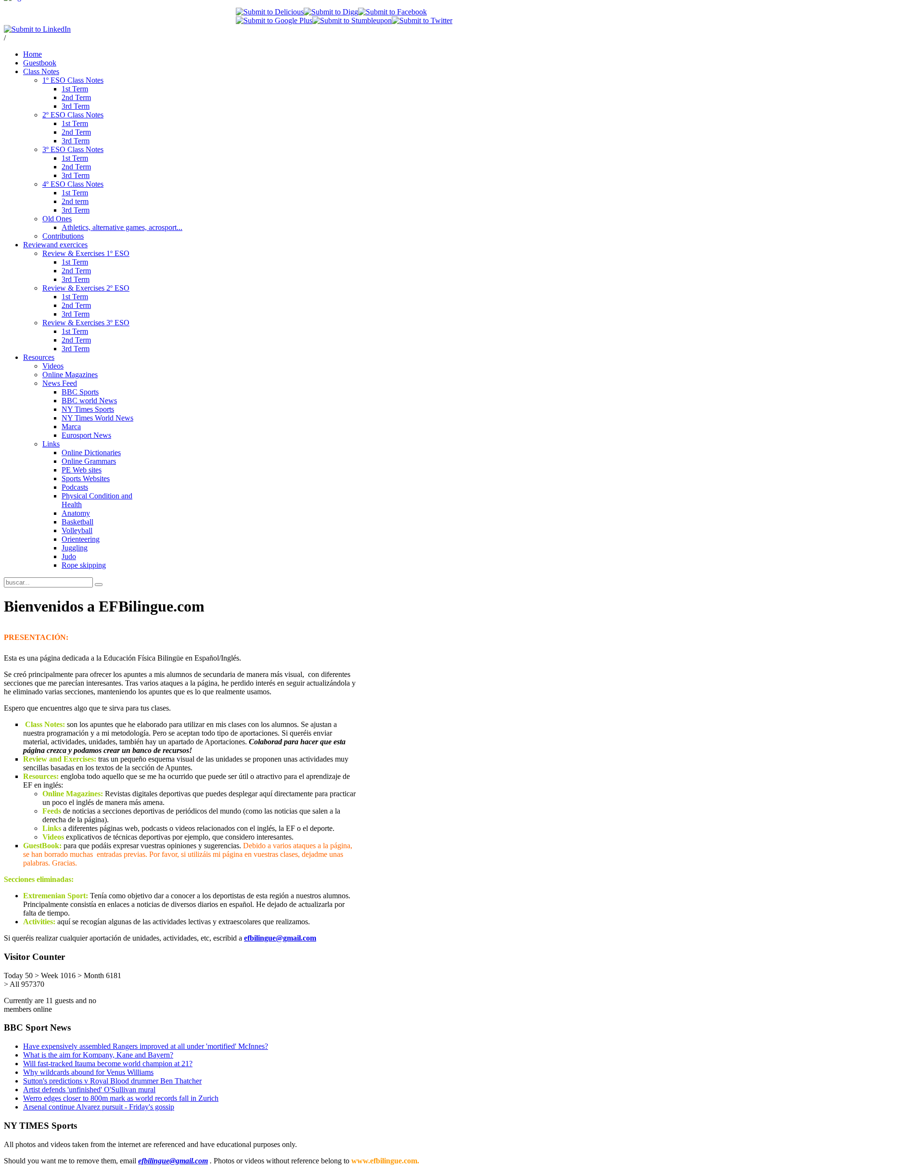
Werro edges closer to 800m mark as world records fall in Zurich (120, 1098)
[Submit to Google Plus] (274, 20)
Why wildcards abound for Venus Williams (88, 1072)
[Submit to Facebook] (392, 12)
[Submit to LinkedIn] (37, 29)
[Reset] (99, 584)
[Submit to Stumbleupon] (352, 20)
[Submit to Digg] (331, 12)
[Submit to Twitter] (422, 20)
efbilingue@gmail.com (280, 938)
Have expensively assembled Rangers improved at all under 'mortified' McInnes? (145, 1046)
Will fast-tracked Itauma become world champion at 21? (107, 1063)
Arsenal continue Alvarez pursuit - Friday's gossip (98, 1107)
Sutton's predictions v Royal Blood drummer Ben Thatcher (112, 1081)
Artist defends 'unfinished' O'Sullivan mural (89, 1089)
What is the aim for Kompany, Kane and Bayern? (98, 1055)
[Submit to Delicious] (270, 12)
